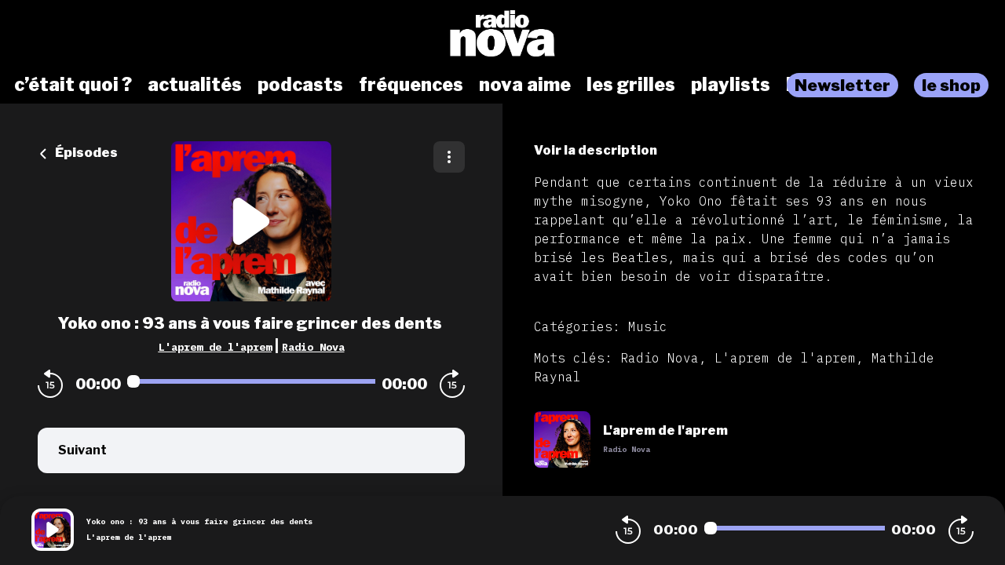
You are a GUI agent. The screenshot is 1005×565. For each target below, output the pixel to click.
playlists (730, 85)
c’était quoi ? (73, 85)
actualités (195, 85)
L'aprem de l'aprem (215, 347)
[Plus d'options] (449, 157)
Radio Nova (313, 347)
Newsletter (842, 85)
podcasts (300, 85)
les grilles (631, 85)
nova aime (525, 85)
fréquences (411, 85)
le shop (951, 85)
